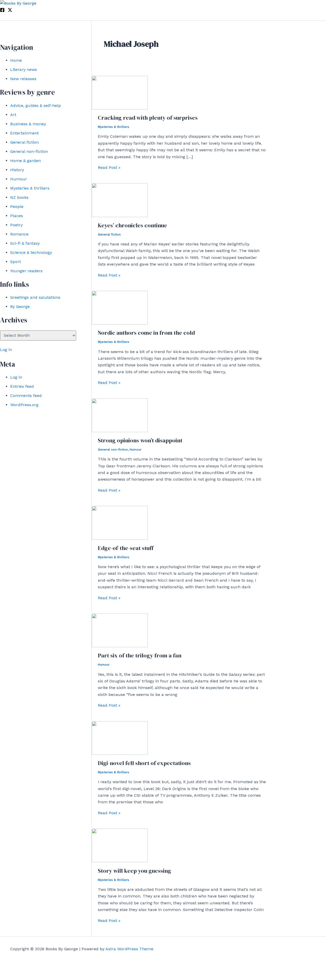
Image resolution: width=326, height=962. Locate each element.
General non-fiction (29, 151)
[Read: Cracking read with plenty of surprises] (120, 108)
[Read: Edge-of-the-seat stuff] (120, 538)
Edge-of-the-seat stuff (126, 548)
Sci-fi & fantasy (25, 243)
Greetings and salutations (35, 297)
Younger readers (26, 270)
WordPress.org (24, 404)
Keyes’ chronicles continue (132, 225)
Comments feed (26, 395)
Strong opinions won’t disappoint (140, 440)
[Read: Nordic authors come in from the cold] (120, 323)
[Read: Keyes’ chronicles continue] (120, 215)
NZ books (19, 197)
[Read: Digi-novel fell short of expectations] (120, 753)
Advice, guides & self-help (35, 105)
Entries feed (22, 386)
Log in (6, 349)
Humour (18, 179)
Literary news (23, 69)
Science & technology (31, 252)
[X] (10, 10)
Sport (15, 261)
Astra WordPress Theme (129, 948)
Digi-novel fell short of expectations (144, 763)
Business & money (28, 123)
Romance (19, 234)
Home (16, 60)
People (16, 206)
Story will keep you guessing (134, 870)
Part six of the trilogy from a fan (139, 655)
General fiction (24, 142)
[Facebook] (2, 10)
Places (16, 215)
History (17, 169)
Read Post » (109, 167)
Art (13, 114)
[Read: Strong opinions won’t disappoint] (120, 430)
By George (20, 306)
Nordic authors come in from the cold (146, 332)
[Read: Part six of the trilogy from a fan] (120, 645)
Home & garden (25, 160)
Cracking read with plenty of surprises (148, 117)
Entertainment (24, 133)
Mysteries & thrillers (29, 188)
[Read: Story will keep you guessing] (120, 860)
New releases (23, 78)
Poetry (16, 224)
